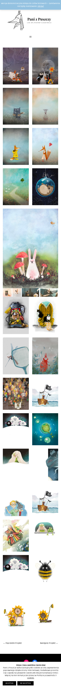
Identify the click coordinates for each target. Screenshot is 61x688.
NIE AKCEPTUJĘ (25, 683)
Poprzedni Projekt (12, 643)
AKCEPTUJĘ (9, 683)
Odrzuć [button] (41, 6)
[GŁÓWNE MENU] (30, 37)
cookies (30, 678)
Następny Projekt (49, 643)
